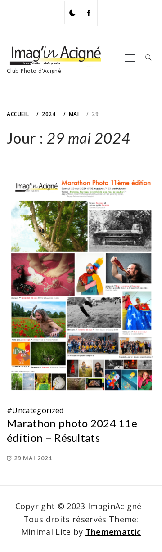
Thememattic (113, 531)
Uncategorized (37, 410)
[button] (72, 12)
